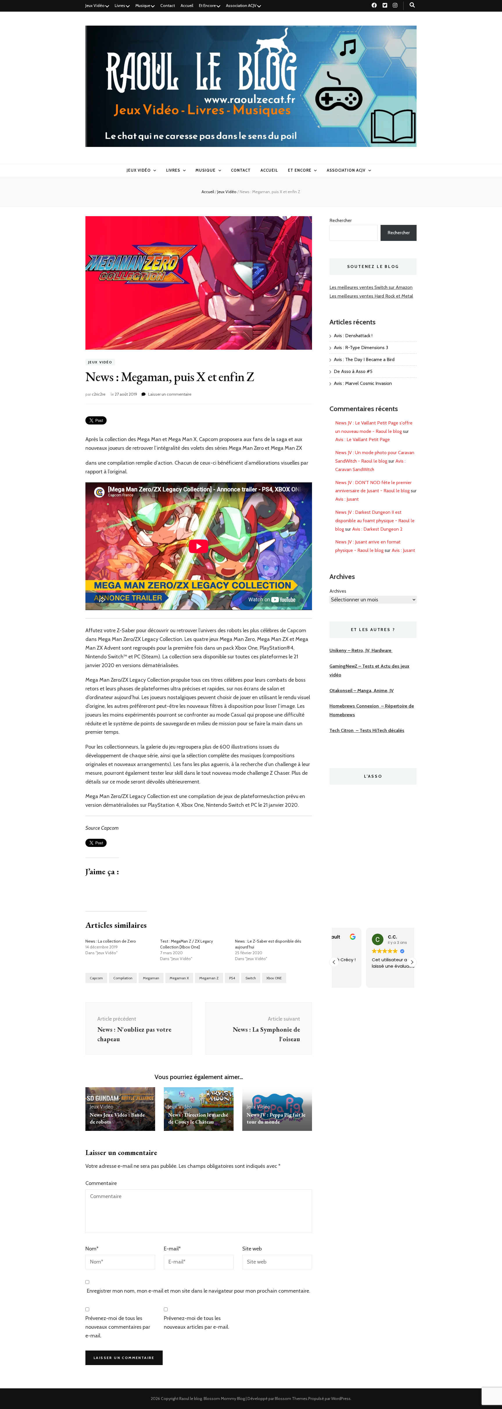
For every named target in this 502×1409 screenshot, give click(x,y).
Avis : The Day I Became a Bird (364, 359)
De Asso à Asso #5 (353, 371)
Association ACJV (241, 5)
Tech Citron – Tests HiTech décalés (366, 730)
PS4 (232, 978)
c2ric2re (98, 394)
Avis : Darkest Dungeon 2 (377, 529)
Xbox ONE (274, 978)
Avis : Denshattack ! (353, 335)
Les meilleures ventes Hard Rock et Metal (371, 296)
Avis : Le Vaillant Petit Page (362, 439)
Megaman (151, 978)
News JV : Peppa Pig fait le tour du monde (276, 1118)
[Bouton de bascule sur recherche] (412, 5)
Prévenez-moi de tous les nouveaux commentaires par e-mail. (117, 1327)
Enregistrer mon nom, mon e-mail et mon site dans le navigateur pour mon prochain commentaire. (198, 1291)
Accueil (187, 5)
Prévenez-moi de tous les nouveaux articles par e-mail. (196, 1322)
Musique (142, 5)
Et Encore (207, 5)
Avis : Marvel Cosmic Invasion (363, 383)
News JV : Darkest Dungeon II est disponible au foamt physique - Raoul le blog (375, 520)
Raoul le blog (190, 1398)
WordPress (341, 1398)
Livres (120, 5)
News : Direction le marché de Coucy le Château (198, 1118)
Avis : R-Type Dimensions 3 (361, 347)
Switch (250, 978)
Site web (252, 1248)
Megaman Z (209, 978)
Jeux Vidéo (95, 5)
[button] (412, 962)
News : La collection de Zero (110, 941)
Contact (167, 5)
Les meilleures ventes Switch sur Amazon (371, 287)
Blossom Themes (291, 1398)
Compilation (122, 978)
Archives (337, 591)
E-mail (172, 1248)
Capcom (96, 978)
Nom (91, 1248)
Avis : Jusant (347, 499)
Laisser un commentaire (169, 394)
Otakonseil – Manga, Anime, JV (361, 690)
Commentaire (101, 1183)
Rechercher (340, 220)
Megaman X (179, 978)
